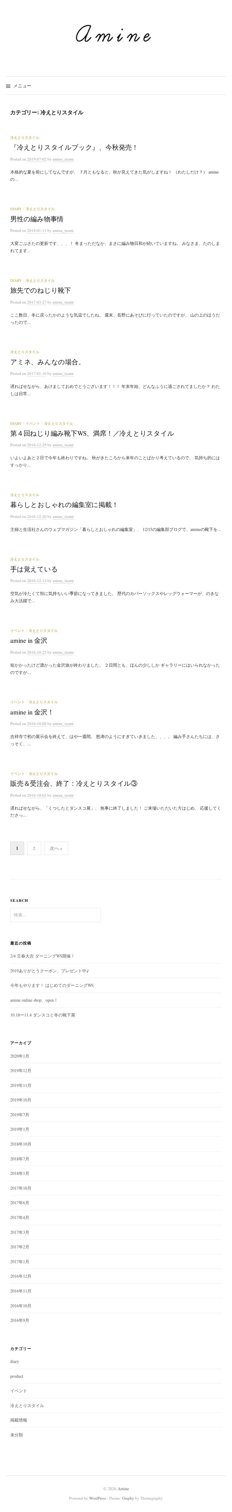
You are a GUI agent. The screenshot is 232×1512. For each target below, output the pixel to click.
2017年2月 (19, 1247)
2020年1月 (19, 1056)
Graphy (128, 1498)
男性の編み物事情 (36, 218)
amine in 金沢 (28, 640)
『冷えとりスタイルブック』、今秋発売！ (74, 147)
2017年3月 (19, 1232)
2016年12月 (20, 1276)
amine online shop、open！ (34, 1000)
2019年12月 (20, 1070)
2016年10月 (20, 1306)
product (16, 1376)
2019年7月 (19, 1114)
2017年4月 (19, 1217)
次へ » (56, 848)
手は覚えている (34, 568)
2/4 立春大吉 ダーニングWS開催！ (42, 956)
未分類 (16, 1435)
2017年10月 (20, 1188)
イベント (33, 423)
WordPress (97, 1498)
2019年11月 (20, 1085)
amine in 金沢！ (32, 711)
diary (16, 208)
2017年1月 (19, 1261)
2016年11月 (20, 1291)
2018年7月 (19, 1159)
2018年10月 (20, 1144)
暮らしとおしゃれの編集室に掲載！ (64, 504)
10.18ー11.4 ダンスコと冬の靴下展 (42, 1015)
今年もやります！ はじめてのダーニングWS (52, 985)
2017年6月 (19, 1202)
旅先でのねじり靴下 (40, 290)
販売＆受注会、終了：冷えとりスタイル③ (73, 783)
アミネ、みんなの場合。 (47, 361)
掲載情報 (18, 1420)
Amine (123, 1488)
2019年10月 (20, 1100)
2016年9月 (19, 1320)
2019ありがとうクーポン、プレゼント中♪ (49, 971)
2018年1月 (19, 1173)
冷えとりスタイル (24, 137)
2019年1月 (19, 1129)
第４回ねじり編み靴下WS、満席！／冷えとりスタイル (92, 433)
